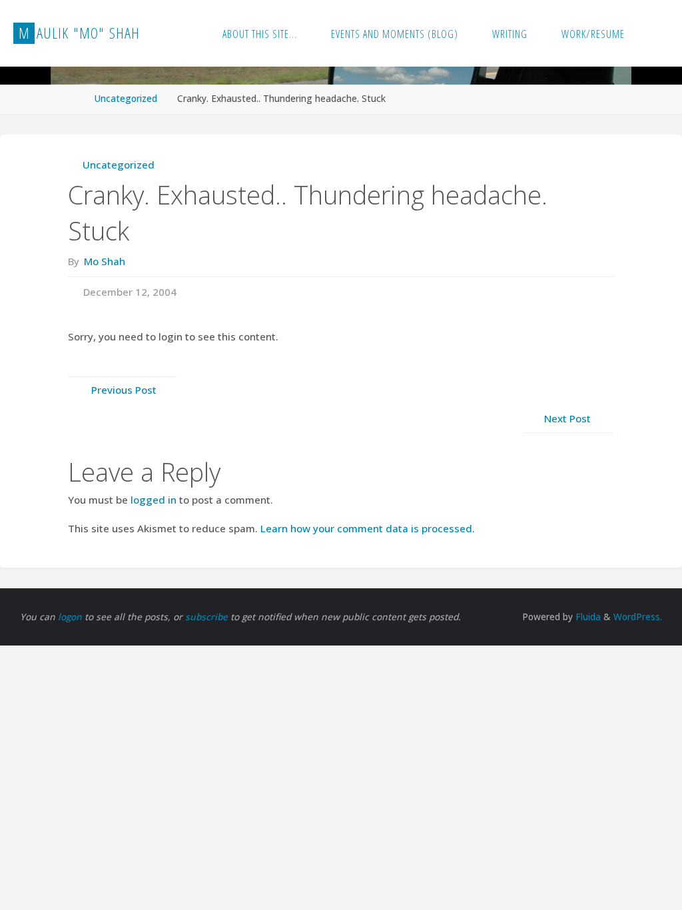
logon (71, 616)
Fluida (587, 616)
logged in (153, 499)
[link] (655, 33)
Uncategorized (126, 98)
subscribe (207, 616)
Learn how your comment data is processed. (367, 528)
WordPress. (637, 616)
